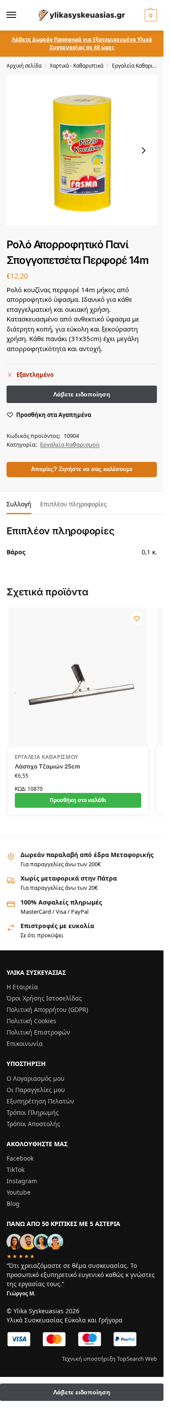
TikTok (15, 1169)
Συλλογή (19, 504)
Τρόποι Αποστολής (33, 1124)
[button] (150, 15)
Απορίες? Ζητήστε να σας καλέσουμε (82, 469)
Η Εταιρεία (22, 987)
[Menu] (20, 15)
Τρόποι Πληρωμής (33, 1112)
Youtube (19, 1192)
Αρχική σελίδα (24, 65)
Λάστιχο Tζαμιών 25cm (47, 766)
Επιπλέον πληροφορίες (73, 504)
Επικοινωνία (25, 1043)
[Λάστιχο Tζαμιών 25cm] (78, 677)
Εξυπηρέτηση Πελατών (40, 1101)
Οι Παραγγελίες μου (36, 1090)
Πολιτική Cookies (31, 1021)
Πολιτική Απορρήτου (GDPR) (47, 1009)
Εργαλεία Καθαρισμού (138, 65)
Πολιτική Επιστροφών (38, 1032)
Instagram (22, 1181)
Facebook (20, 1158)
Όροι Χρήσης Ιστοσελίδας (44, 998)
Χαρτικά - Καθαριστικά (76, 65)
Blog (13, 1203)
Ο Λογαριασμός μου (36, 1078)
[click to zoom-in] (82, 150)
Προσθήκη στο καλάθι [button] (78, 800)
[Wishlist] (136, 618)
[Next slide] (143, 150)
